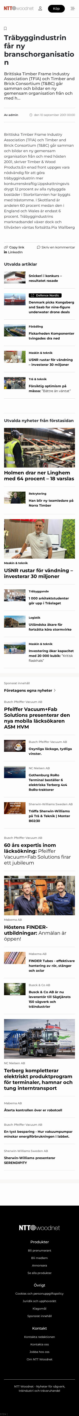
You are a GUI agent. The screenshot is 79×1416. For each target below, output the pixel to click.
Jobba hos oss (39, 1352)
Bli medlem (39, 1258)
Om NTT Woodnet (39, 1359)
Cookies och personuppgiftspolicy (39, 1293)
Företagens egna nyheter (28, 690)
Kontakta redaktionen (39, 1337)
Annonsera (39, 1265)
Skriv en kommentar (58, 247)
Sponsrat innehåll (39, 1316)
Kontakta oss (39, 1344)
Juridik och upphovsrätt (39, 1301)
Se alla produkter (40, 1273)
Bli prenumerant (39, 1250)
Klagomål (39, 1308)
